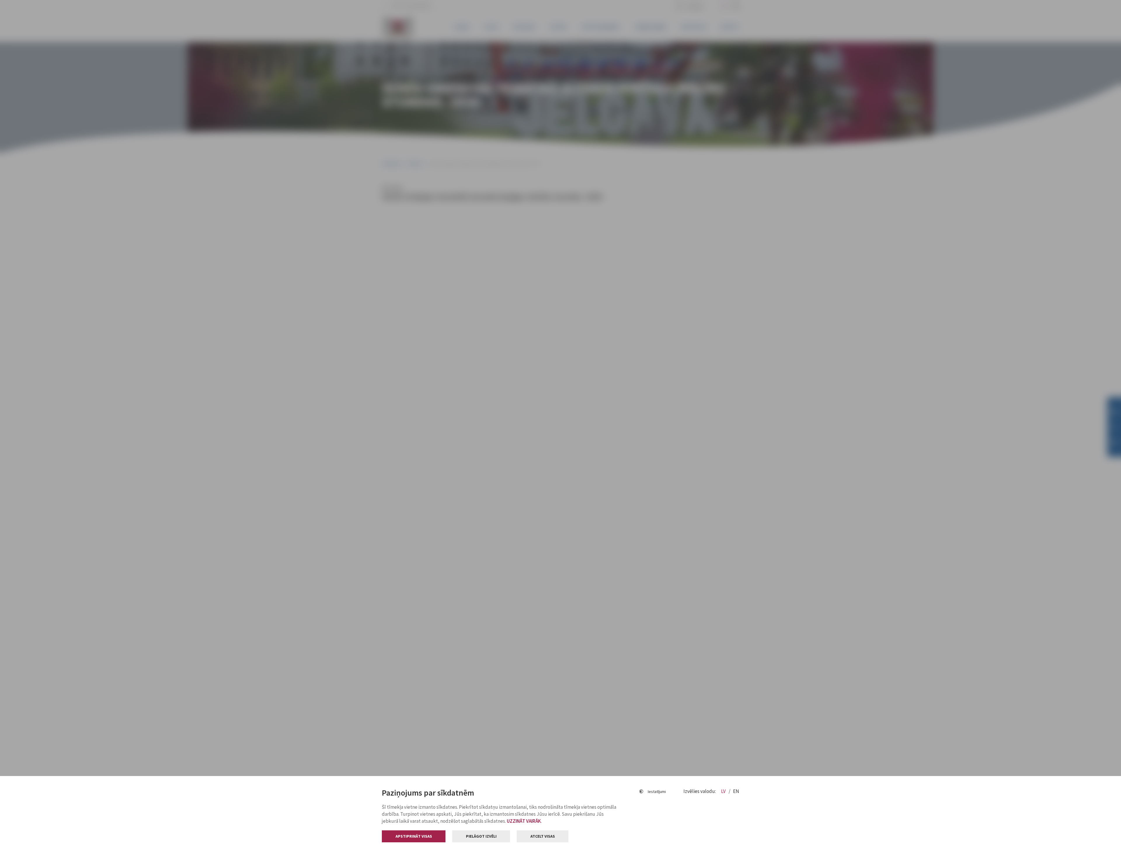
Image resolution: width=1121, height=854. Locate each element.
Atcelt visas (542, 836)
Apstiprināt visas (414, 836)
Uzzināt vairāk (524, 821)
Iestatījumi (657, 791)
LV (724, 791)
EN (736, 791)
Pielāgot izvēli (481, 836)
